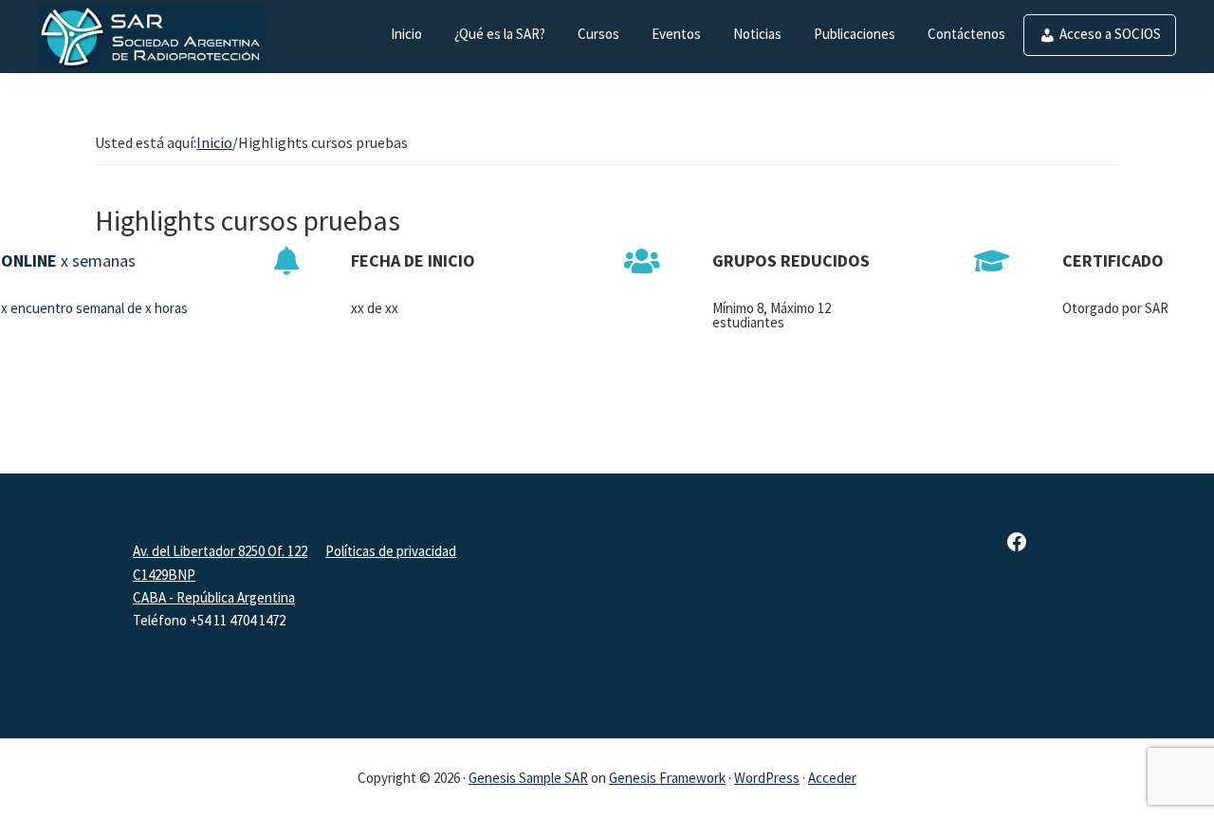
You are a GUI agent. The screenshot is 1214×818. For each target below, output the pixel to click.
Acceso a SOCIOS (1110, 34)
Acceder (832, 778)
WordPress (767, 778)
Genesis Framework (667, 778)
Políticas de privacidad (390, 551)
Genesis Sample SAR (528, 778)
